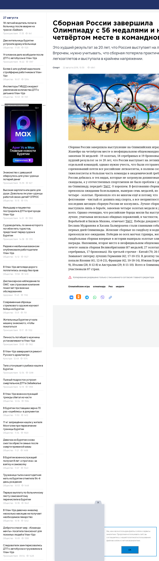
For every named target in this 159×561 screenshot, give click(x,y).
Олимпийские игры (79, 286)
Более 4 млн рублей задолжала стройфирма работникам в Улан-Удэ (22, 72)
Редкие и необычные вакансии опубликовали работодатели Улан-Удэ (21, 249)
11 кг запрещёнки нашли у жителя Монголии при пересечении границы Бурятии (22, 425)
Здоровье (8, 295)
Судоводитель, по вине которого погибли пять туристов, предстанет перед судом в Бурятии (23, 230)
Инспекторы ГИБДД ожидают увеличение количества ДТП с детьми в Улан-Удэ (21, 90)
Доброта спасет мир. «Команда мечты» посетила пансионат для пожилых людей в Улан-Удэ (22, 531)
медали (120, 286)
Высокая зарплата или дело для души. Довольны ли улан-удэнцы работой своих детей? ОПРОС (23, 193)
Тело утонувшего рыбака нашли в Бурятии (23, 367)
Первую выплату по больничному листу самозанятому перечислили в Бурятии (23, 496)
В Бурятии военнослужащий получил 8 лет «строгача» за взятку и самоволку (20, 461)
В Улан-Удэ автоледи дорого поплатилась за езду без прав (20, 268)
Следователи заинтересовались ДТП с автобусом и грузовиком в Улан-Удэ (22, 549)
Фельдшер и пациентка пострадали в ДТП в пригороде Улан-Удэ (21, 211)
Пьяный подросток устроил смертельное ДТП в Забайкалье (22, 381)
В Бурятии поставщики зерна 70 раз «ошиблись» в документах (22, 409)
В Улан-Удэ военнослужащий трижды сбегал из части (20, 395)
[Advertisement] (79, 533)
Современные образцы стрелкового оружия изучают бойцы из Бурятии (21, 305)
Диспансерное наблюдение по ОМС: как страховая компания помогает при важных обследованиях (21, 286)
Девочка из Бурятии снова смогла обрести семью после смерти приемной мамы (20, 443)
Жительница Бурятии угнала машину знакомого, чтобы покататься (20, 323)
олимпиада (99, 286)
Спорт (56, 67)
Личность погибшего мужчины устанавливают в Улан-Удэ (21, 339)
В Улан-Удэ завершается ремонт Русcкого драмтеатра (22, 353)
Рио (111, 286)
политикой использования (139, 537)
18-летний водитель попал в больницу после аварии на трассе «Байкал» (19, 26)
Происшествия (10, 33)
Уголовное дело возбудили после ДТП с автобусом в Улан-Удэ (23, 56)
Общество (8, 47)
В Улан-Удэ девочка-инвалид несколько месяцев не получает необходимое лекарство (22, 513)
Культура (7, 358)
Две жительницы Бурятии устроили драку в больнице (19, 42)
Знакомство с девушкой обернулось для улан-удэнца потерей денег (21, 176)
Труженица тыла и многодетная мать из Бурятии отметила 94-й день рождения (22, 478)
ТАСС (106, 186)
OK (129, 550)
